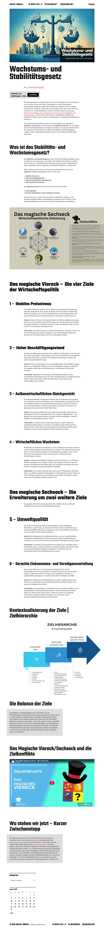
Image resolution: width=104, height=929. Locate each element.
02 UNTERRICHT (51, 4)
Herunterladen (33, 95)
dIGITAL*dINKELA (16, 4)
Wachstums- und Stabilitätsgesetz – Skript (18, 95)
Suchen (91, 4)
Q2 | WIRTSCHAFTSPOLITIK (35, 87)
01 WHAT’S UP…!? (36, 4)
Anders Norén (41, 924)
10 (11, 901)
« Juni (11, 913)
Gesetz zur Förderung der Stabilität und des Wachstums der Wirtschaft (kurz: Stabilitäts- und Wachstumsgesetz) (49, 113)
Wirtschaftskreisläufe (39, 844)
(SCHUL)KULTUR (66, 4)
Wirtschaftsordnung (16, 842)
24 (11, 907)
